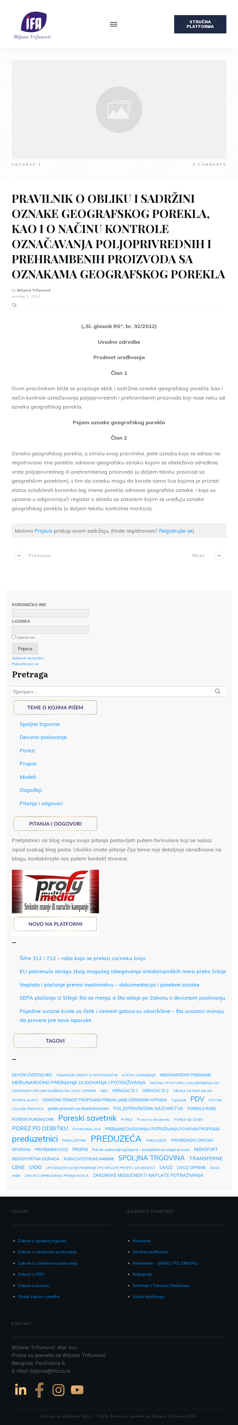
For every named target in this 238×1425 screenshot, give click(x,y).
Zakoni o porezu (34, 1285)
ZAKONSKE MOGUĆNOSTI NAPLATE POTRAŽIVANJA (148, 1175)
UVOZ (166, 1167)
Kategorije (142, 1274)
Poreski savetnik (87, 1118)
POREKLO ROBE (201, 1108)
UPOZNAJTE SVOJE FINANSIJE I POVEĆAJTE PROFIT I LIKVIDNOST (100, 1168)
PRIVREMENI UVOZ (51, 1149)
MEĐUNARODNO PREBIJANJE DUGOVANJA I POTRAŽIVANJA (79, 1082)
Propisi (28, 763)
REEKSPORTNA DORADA (35, 1158)
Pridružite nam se (25, 664)
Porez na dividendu (153, 1119)
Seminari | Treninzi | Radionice (161, 1285)
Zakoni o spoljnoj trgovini (42, 1240)
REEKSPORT (206, 1149)
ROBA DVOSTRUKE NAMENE (89, 1159)
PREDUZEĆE (156, 1140)
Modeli (28, 777)
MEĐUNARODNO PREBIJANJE (185, 1075)
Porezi (27, 750)
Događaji (31, 790)
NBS (104, 1091)
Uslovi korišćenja (148, 1296)
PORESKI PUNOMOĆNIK (33, 1119)
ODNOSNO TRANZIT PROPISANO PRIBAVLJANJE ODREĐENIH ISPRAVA (104, 1100)
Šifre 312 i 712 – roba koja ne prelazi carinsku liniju (83, 958)
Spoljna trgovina (40, 724)
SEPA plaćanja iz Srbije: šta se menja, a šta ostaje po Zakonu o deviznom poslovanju (123, 997)
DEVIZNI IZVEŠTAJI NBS (32, 1075)
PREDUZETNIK (74, 1140)
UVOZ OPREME (191, 1167)
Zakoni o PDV (31, 1274)
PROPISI (80, 1149)
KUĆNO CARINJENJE (139, 1075)
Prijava (43, 530)
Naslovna (142, 1240)
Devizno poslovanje (43, 737)
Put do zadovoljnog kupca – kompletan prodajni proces (141, 1149)
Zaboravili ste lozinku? (28, 658)
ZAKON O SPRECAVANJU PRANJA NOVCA (57, 1176)
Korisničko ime (29, 604)
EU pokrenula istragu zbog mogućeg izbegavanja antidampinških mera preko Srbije (123, 971)
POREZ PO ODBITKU (40, 1128)
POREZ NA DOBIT (188, 1119)
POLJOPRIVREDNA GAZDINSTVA (148, 1108)
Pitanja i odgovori (41, 803)
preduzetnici (35, 1138)
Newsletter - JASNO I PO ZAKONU (165, 1263)
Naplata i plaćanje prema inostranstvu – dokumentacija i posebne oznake (109, 984)
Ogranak (178, 1100)
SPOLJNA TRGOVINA (151, 1158)
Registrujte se (175, 530)
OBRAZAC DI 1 (125, 1090)
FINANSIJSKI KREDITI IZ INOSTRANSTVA (87, 1075)
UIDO (35, 1167)
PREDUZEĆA (116, 1138)
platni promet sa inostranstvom (78, 1108)
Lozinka (21, 621)
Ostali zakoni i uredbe (38, 1296)
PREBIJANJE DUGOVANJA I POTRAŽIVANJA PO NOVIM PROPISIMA (162, 1129)
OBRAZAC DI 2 (156, 1090)
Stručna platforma (150, 1251)
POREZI (127, 1120)
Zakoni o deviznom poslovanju (47, 1251)
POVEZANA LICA (87, 1129)
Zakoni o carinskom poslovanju (48, 1263)
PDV (197, 1099)
